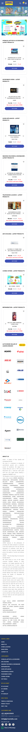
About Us (4, 644)
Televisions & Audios (7, 671)
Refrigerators (5, 666)
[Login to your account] (26, 3)
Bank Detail (4, 649)
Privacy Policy (5, 703)
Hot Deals (4, 679)
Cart (2, 691)
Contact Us (4, 651)
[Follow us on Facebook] (2, 724)
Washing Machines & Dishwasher (10, 664)
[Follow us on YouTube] (9, 724)
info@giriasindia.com (9, 719)
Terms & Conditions (7, 701)
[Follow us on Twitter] (6, 724)
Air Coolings (5, 661)
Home (2, 642)
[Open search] (20, 3)
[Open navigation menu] (2, 3)
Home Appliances (6, 669)
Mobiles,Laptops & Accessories (10, 659)
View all (22, 345)
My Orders (4, 688)
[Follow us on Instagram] (13, 724)
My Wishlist (4, 693)
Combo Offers (5, 676)
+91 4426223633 (7, 713)
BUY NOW (14, 68)
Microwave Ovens (6, 674)
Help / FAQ (4, 706)
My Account (4, 686)
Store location (5, 646)
